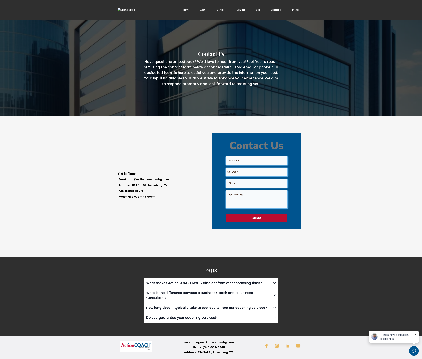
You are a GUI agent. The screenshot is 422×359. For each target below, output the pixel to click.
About (203, 9)
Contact (240, 9)
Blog (258, 9)
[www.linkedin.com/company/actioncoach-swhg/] (288, 346)
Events (295, 9)
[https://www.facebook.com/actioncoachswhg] (267, 346)
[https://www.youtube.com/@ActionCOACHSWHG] (299, 346)
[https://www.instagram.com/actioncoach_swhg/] (277, 346)
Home (186, 9)
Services (221, 9)
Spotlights (276, 9)
